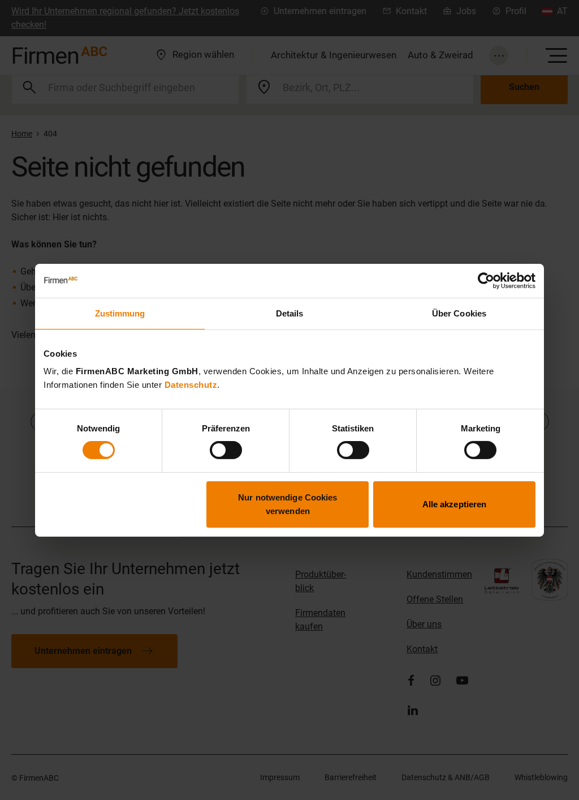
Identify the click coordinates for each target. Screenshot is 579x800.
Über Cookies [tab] (459, 313)
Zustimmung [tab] (120, 313)
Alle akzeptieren (454, 504)
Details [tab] (290, 313)
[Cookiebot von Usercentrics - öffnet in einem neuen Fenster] (486, 280)
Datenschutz (191, 385)
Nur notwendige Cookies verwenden (287, 504)
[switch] (226, 450)
